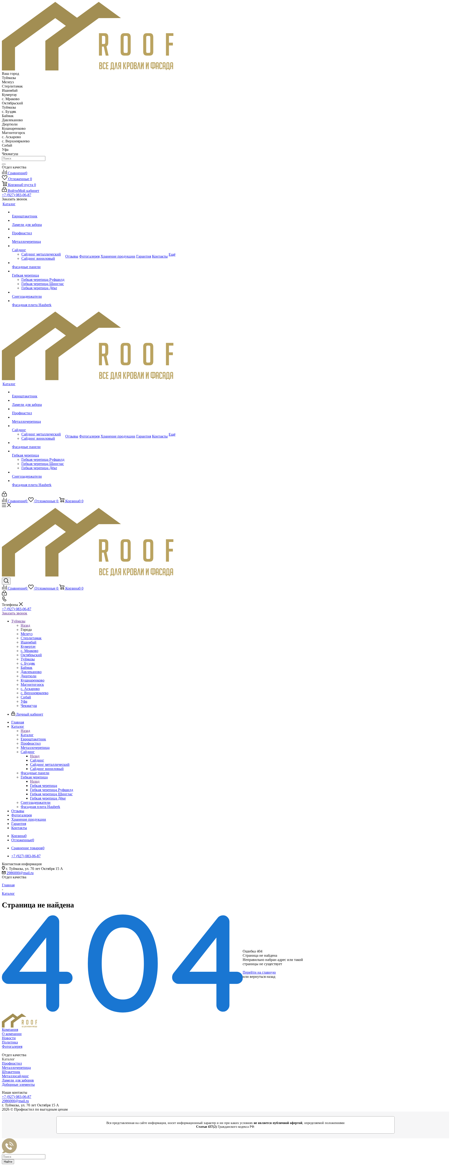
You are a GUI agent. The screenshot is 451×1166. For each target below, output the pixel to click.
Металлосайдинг (15, 1076)
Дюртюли (28, 676)
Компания (10, 1030)
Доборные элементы (18, 1084)
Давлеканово (31, 672)
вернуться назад (262, 977)
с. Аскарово (30, 689)
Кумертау (28, 646)
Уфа (24, 701)
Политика (10, 1042)
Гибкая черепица (43, 786)
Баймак (26, 668)
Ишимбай (28, 642)
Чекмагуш (29, 706)
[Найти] (4, 164)
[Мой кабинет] (4, 495)
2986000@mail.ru (20, 873)
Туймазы (28, 659)
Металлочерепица (16, 1068)
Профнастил (12, 1063)
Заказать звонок (14, 613)
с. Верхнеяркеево (34, 693)
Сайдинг (37, 760)
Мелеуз (26, 634)
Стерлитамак (31, 638)
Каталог (27, 735)
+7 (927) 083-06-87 (16, 195)
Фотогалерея (12, 1046)
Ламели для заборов (18, 1080)
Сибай (26, 697)
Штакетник (11, 1072)
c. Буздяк (28, 663)
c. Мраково (29, 651)
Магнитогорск (32, 684)
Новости (9, 1038)
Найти (8, 1161)
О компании (12, 1034)
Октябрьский (31, 655)
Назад (25, 625)
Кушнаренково (32, 680)
